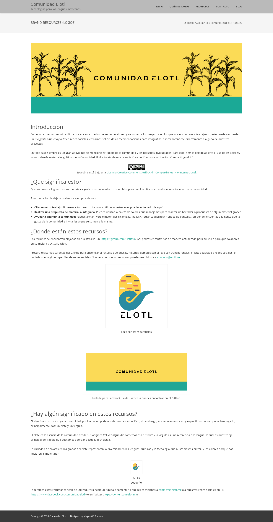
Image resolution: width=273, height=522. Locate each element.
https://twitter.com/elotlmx (120, 494)
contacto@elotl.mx (168, 257)
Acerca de (202, 23)
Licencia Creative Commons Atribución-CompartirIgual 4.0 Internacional (151, 172)
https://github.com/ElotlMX (118, 239)
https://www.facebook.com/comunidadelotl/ (58, 494)
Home (190, 23)
